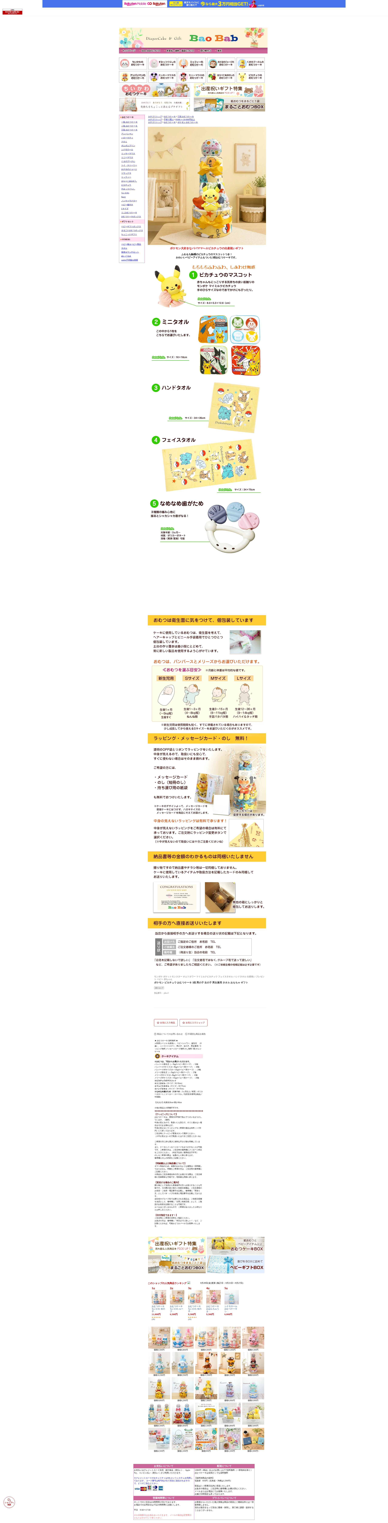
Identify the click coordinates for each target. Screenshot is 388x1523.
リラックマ (126, 173)
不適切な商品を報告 (197, 1034)
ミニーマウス (127, 157)
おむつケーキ (170, 117)
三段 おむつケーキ (129, 130)
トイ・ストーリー (129, 165)
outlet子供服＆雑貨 (129, 260)
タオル (124, 248)
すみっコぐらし (128, 189)
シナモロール (127, 149)
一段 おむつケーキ (129, 122)
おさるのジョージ (129, 169)
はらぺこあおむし (129, 181)
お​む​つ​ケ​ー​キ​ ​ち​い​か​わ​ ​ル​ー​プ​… (176, 1309)
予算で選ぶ (169, 119)
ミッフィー (126, 177)
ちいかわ (125, 193)
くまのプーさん (128, 161)
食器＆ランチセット (130, 252)
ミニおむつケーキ (129, 212)
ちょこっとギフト (129, 234)
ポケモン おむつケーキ (188, 122)
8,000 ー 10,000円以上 (185, 119)
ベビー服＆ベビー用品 (131, 244)
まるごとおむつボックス (132, 230)
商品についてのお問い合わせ (170, 1034)
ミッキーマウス (128, 153)
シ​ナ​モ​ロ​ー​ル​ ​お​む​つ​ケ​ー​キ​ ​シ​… (231, 1309)
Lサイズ (124, 209)
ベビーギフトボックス (131, 226)
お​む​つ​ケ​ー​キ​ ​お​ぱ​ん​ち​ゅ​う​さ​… (213, 1309)
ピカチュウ (126, 185)
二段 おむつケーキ (129, 126)
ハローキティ (127, 138)
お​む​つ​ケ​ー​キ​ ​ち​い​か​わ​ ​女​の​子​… (158, 1309)
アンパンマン (127, 134)
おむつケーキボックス (131, 216)
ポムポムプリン (128, 145)
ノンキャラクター (129, 201)
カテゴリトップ (155, 117)
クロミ (124, 142)
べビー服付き (127, 205)
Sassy (123, 197)
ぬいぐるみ (126, 256)
